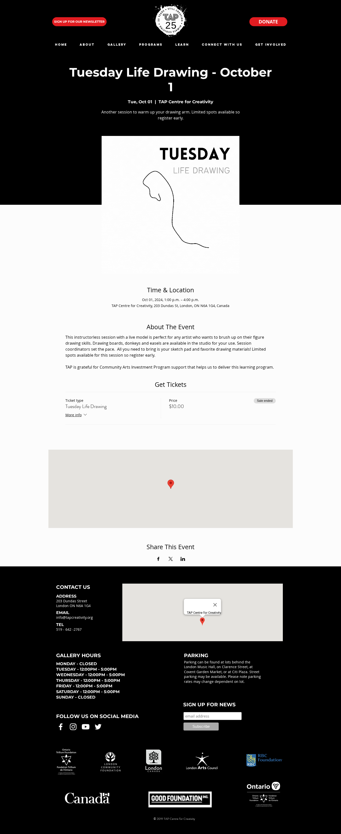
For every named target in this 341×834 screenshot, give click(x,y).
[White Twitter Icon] (98, 726)
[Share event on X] (170, 559)
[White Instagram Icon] (73, 726)
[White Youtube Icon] (85, 726)
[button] (87, 44)
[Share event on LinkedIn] (182, 559)
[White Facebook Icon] (60, 726)
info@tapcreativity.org (74, 617)
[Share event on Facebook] (158, 559)
